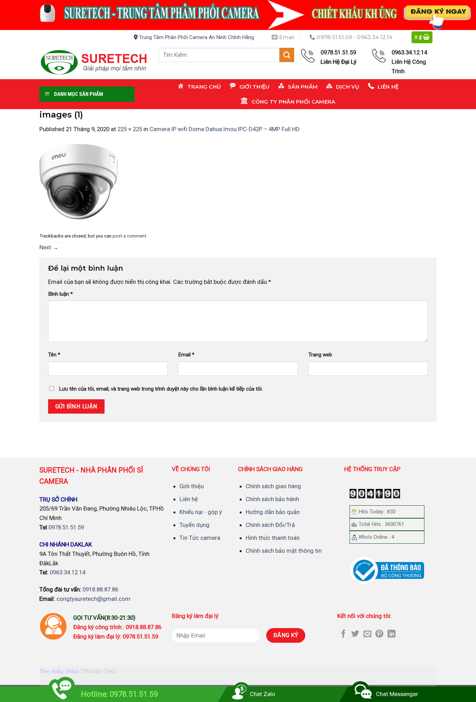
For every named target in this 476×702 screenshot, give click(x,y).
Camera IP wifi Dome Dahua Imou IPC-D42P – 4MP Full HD (224, 129)
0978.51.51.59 (66, 527)
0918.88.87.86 (100, 589)
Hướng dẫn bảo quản (273, 511)
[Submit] (286, 55)
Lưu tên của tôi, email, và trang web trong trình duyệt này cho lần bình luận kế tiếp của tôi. (161, 389)
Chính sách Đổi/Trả (270, 524)
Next (49, 247)
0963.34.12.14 (67, 572)
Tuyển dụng (194, 524)
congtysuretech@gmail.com (93, 598)
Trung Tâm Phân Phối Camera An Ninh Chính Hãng (196, 37)
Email (186, 355)
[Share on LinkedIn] (391, 634)
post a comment (129, 236)
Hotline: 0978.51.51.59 (119, 694)
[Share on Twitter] (355, 634)
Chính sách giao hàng (273, 486)
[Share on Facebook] (343, 634)
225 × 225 (129, 129)
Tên (54, 355)
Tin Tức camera (199, 537)
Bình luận (60, 294)
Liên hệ (188, 499)
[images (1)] (78, 181)
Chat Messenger (397, 693)
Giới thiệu (191, 486)
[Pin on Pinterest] (379, 634)
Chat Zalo (262, 693)
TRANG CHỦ (98, 671)
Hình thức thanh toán (273, 537)
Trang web (320, 355)
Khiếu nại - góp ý (200, 511)
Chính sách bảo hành (272, 499)
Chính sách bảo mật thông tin (284, 550)
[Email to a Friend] (367, 634)
